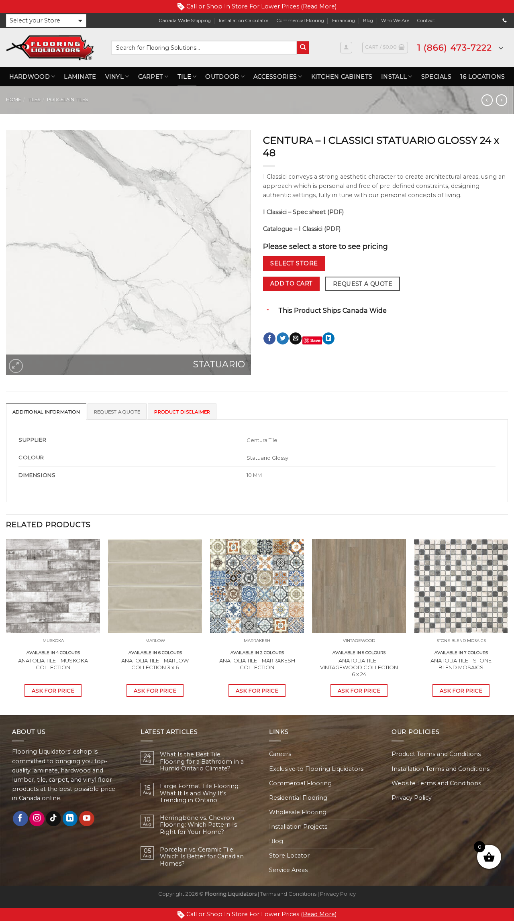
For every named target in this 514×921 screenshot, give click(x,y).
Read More (319, 6)
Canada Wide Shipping (185, 20)
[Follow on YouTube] (86, 818)
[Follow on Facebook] (20, 818)
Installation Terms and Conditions (441, 768)
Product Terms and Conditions (436, 754)
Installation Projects (298, 826)
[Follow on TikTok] (53, 818)
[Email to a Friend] (296, 338)
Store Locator (289, 855)
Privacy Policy (412, 797)
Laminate (80, 76)
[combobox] (204, 48)
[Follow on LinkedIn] (70, 818)
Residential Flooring (298, 797)
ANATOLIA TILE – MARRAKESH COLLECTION (257, 663)
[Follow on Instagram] (37, 818)
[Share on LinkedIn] (328, 338)
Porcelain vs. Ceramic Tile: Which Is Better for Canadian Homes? (202, 856)
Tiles (34, 99)
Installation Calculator (244, 20)
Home (13, 99)
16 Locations (482, 76)
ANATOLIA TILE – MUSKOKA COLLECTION (53, 663)
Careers (280, 754)
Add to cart (291, 283)
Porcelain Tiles (67, 99)
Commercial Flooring (300, 20)
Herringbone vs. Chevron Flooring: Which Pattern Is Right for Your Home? (198, 825)
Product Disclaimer (182, 412)
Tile (184, 76)
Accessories (275, 76)
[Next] (508, 626)
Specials (436, 76)
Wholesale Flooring (297, 812)
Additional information (46, 412)
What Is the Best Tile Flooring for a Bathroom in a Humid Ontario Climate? (202, 761)
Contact (426, 20)
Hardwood (29, 76)
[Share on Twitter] (283, 338)
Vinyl (114, 76)
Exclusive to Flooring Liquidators (316, 768)
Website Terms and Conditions (436, 783)
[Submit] (303, 47)
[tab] (46, 411)
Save (315, 340)
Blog (368, 20)
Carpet (150, 76)
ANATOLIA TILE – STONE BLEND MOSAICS (461, 663)
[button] (46, 20)
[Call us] (504, 20)
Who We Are (395, 20)
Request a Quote (362, 283)
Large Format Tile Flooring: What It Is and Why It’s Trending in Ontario (200, 793)
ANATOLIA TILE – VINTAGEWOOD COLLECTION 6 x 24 (359, 667)
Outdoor (222, 76)
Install (394, 76)
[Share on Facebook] (269, 338)
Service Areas (288, 870)
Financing (343, 20)
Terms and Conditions (288, 893)
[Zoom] (16, 366)
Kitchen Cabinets (342, 76)
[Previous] (6, 626)
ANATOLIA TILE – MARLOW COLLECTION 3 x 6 (155, 663)
